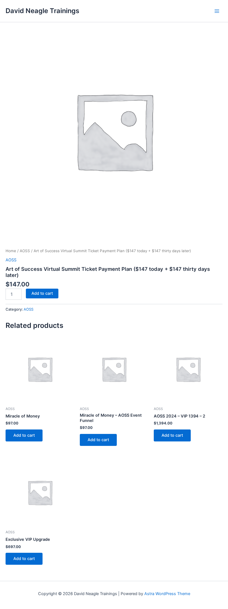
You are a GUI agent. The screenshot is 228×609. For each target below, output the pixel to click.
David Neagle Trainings (42, 11)
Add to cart (42, 293)
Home (11, 251)
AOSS (25, 251)
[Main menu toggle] (216, 10)
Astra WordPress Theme (167, 593)
